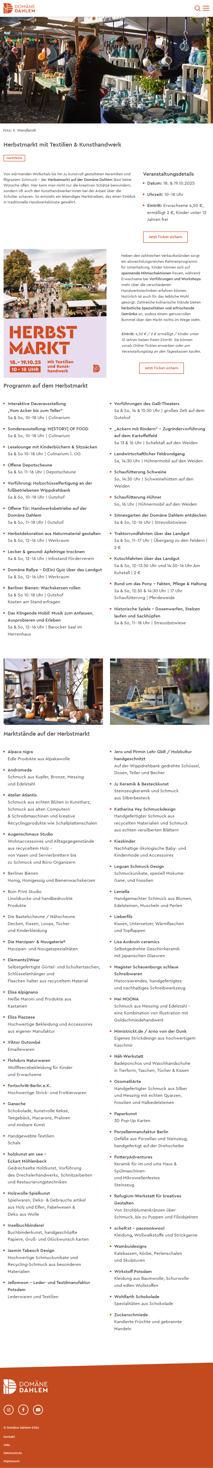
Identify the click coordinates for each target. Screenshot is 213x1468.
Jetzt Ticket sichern (165, 237)
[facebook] (23, 1410)
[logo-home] (72, 8)
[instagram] (9, 1410)
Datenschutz (13, 1453)
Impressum (12, 1461)
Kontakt (9, 1436)
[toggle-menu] (206, 8)
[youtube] (38, 1410)
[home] (25, 1392)
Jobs (7, 1445)
